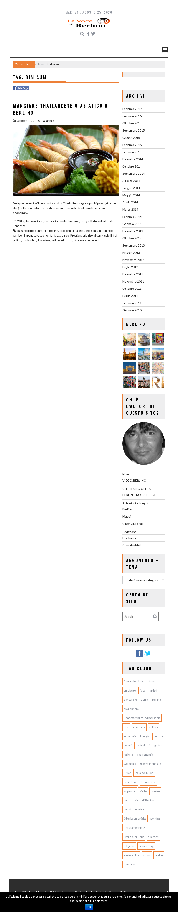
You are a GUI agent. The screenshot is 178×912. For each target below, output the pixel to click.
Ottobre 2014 (132, 166)
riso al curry (95, 235)
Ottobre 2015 (132, 123)
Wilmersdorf (60, 240)
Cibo (40, 221)
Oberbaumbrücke (135, 818)
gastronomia (44, 235)
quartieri (153, 837)
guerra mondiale (150, 763)
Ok (89, 907)
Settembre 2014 (133, 173)
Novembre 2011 (133, 281)
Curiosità (61, 221)
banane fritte (25, 230)
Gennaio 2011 (132, 303)
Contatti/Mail (131, 545)
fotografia (155, 745)
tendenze (129, 864)
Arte (142, 690)
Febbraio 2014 (132, 216)
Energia (145, 736)
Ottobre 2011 (132, 288)
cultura (153, 727)
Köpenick (129, 791)
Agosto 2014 (131, 181)
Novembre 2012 (133, 260)
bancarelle (41, 230)
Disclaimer (129, 538)
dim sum (96, 230)
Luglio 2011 (130, 296)
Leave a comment (88, 240)
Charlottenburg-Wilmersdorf (142, 718)
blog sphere (131, 709)
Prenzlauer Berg (134, 837)
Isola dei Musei (144, 773)
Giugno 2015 (131, 137)
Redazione (129, 532)
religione (129, 846)
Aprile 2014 (130, 202)
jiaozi (57, 235)
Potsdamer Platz (134, 827)
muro (127, 800)
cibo (62, 230)
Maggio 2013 (131, 252)
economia (130, 736)
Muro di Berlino (144, 800)
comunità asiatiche (78, 230)
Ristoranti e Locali (101, 221)
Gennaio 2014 (132, 224)
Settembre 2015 (133, 130)
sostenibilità (131, 855)
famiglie (108, 230)
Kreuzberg (130, 782)
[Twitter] (148, 656)
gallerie (128, 754)
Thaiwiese (44, 240)
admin (50, 120)
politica (155, 818)
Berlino (53, 230)
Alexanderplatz (133, 681)
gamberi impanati (24, 235)
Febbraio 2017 (132, 109)
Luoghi (85, 221)
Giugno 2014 (131, 188)
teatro (159, 855)
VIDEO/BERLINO (134, 480)
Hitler (127, 773)
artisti (153, 690)
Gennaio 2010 (132, 310)
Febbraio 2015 (132, 145)
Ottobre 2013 (132, 238)
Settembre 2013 (133, 245)
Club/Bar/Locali (132, 523)
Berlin (144, 699)
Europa (158, 736)
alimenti (152, 681)
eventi (128, 745)
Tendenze (19, 226)
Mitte (143, 791)
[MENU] (165, 50)
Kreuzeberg (148, 782)
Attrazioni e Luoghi (135, 503)
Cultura (49, 221)
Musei (126, 516)
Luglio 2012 (130, 267)
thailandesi (29, 240)
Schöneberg (146, 846)
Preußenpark (78, 235)
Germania (130, 763)
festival (140, 745)
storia (147, 855)
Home (126, 474)
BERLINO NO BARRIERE (139, 495)
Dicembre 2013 (132, 231)
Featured (73, 221)
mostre (155, 791)
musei (127, 809)
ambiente (130, 690)
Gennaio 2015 (132, 152)
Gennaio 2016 (132, 116)
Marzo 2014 (130, 209)
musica (139, 809)
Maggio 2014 (131, 195)
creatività (139, 727)
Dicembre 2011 (132, 274)
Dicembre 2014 (132, 159)
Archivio (30, 221)
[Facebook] (140, 656)
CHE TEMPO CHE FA (136, 489)
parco (65, 235)
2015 (20, 221)
